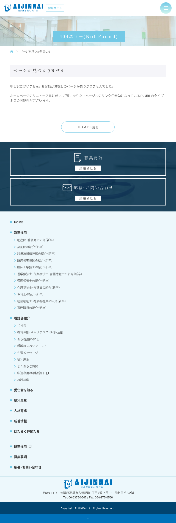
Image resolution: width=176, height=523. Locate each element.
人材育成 (20, 410)
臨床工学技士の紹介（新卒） (35, 267)
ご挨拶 (21, 325)
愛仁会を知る (23, 390)
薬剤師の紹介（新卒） (30, 247)
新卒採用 (20, 232)
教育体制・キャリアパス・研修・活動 (40, 332)
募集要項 (20, 457)
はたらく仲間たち (27, 431)
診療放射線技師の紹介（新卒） (36, 253)
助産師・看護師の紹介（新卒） (35, 240)
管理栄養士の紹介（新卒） (33, 280)
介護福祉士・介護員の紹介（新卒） (38, 287)
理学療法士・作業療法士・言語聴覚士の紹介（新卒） (49, 274)
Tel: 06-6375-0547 (74, 497)
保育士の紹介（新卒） (30, 294)
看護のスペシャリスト (32, 346)
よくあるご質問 (27, 366)
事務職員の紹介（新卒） (32, 308)
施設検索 (23, 380)
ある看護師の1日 (28, 339)
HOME (18, 222)
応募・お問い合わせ (27, 467)
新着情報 (20, 421)
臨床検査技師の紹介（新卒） (35, 260)
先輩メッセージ (27, 353)
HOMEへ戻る (88, 127)
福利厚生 (23, 359)
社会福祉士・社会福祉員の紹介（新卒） (41, 301)
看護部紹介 (22, 318)
